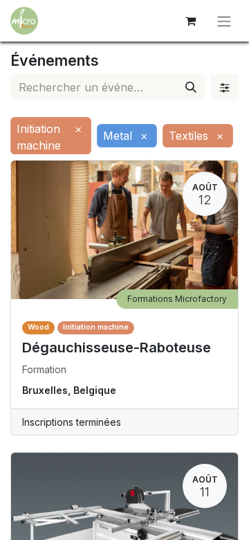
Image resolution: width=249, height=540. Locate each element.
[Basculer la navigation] (224, 21)
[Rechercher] (190, 87)
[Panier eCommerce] (190, 21)
